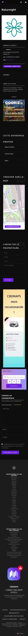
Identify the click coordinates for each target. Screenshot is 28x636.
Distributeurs (14, 542)
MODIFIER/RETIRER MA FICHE (14, 616)
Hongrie (14, 500)
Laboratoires (14, 547)
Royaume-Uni (14, 518)
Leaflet (5, 221)
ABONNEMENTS (14, 613)
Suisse (14, 521)
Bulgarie (14, 484)
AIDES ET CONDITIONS (9, 619)
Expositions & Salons (14, 544)
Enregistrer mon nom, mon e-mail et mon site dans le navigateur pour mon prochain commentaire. (13, 446)
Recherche (14, 386)
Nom (4, 430)
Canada (14, 486)
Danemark (14, 491)
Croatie (14, 489)
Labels (14, 545)
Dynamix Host (7, 625)
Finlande (14, 495)
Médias (14, 550)
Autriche (14, 481)
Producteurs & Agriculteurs (11, 344)
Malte (14, 510)
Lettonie (14, 505)
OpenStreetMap (14, 221)
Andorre (14, 479)
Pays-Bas (14, 512)
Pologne (14, 513)
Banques (14, 536)
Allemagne (14, 478)
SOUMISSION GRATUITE (18, 610)
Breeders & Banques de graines (14, 539)
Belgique (14, 482)
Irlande (14, 502)
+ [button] (5, 187)
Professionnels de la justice (14, 554)
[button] (9, 361)
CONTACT (22, 619)
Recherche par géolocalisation (18, 381)
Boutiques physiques (14, 537)
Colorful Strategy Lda (14, 626)
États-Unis (14, 494)
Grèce (14, 499)
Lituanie (14, 507)
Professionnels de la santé (14, 555)
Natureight (10, 60)
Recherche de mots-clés (5, 377)
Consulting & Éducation (14, 541)
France (14, 497)
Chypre (14, 487)
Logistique (14, 549)
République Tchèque (14, 517)
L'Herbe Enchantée (13, 340)
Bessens (10, 337)
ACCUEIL (5, 610)
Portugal (14, 515)
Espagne (14, 492)
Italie (14, 504)
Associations (14, 534)
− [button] (5, 189)
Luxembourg (14, 508)
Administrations (14, 532)
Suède (14, 520)
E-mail (4, 437)
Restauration (14, 557)
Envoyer (8, 280)
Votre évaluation (7, 405)
